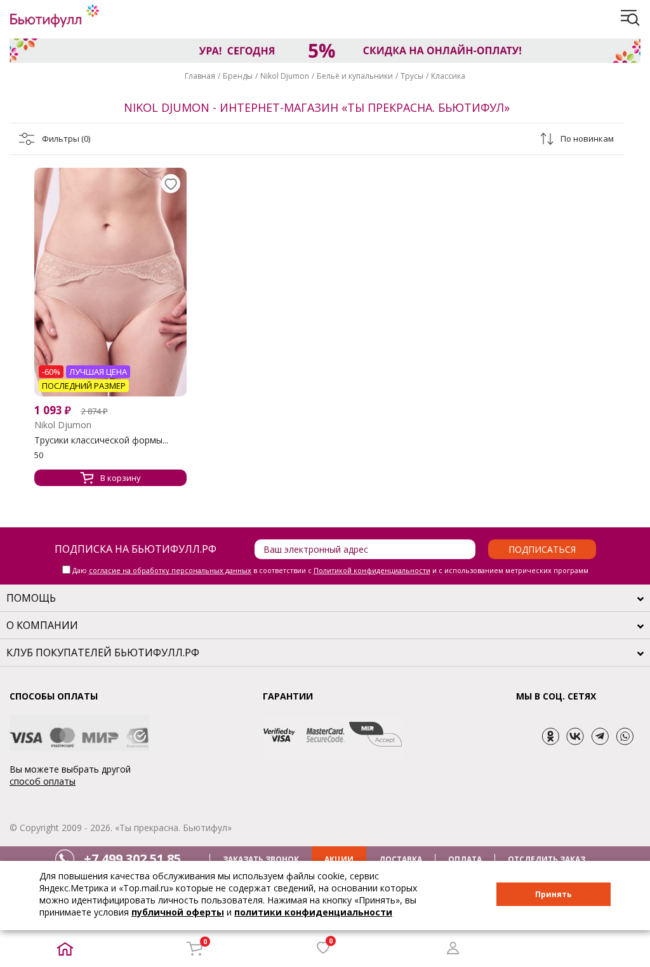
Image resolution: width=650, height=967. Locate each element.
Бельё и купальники (355, 76)
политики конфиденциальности (313, 912)
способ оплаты (43, 781)
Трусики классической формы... (101, 440)
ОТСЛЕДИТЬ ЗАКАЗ (546, 859)
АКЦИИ (339, 859)
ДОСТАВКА (400, 859)
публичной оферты (177, 912)
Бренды (238, 76)
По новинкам (587, 138)
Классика (448, 76)
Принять (553, 894)
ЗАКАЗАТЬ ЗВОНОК (261, 859)
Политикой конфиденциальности (372, 570)
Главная (200, 76)
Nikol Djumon (284, 76)
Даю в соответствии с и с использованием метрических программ (330, 570)
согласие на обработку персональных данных (170, 570)
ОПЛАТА (465, 859)
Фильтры (66, 138)
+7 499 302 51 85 (132, 858)
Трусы (412, 76)
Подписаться (542, 549)
